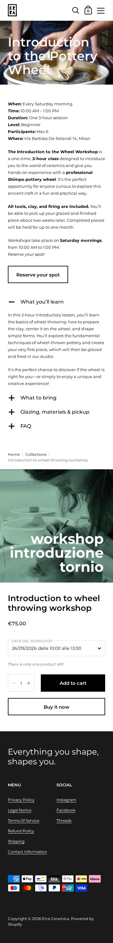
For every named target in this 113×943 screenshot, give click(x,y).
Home (14, 454)
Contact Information (27, 851)
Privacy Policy (21, 799)
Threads (64, 820)
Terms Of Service (23, 820)
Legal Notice (19, 810)
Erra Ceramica (55, 918)
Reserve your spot (38, 275)
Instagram (66, 799)
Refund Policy (21, 831)
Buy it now (56, 707)
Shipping (16, 841)
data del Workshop (32, 641)
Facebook (65, 810)
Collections (35, 454)
